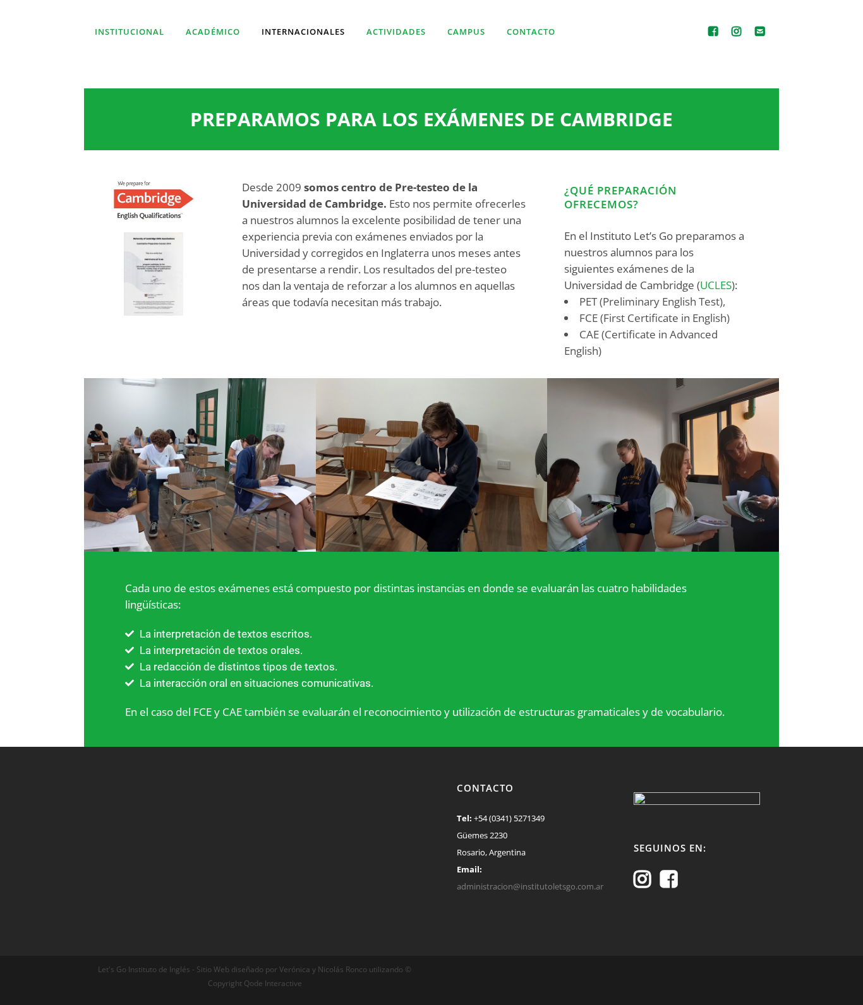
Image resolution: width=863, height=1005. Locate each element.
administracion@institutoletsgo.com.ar (530, 886)
